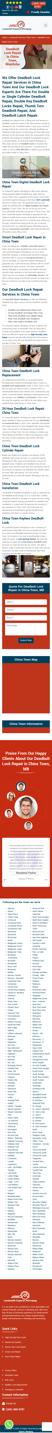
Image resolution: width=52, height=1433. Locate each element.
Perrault (35, 963)
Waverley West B (39, 1205)
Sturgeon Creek (38, 1135)
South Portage (38, 1074)
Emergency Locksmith (14, 1389)
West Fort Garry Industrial (38, 1218)
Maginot (11, 1193)
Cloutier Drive (13, 1007)
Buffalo (10, 972)
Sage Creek (37, 1048)
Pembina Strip (38, 960)
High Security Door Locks (15, 1337)
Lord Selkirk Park (14, 1187)
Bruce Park (12, 966)
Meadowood (13, 1222)
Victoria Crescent (39, 1193)
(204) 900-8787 (39, 5)
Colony (10, 1010)
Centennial (12, 984)
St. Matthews (37, 1118)
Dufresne (11, 1036)
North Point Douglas (40, 917)
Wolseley (36, 1263)
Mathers (11, 1211)
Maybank (11, 1214)
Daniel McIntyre (14, 1024)
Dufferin (11, 1030)
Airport (10, 911)
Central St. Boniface (16, 992)
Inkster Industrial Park (15, 1113)
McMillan (11, 1219)
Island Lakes (13, 1118)
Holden (10, 1103)
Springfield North (39, 1094)
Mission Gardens (15, 1240)
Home (4, 37)
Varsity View (37, 1187)
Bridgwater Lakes (15, 949)
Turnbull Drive (38, 1161)
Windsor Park (37, 1260)
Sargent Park (37, 1051)
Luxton (10, 1190)
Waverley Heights (39, 1202)
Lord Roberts (13, 1184)
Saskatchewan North (41, 1054)
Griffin (10, 1097)
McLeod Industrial (15, 1216)
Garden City (12, 1080)
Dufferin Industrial (15, 1033)
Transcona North (39, 1150)
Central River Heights (16, 990)
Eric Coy (11, 1062)
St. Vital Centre (38, 1123)
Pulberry (35, 981)
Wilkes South (37, 1254)
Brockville (11, 960)
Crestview (12, 1019)
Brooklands (12, 963)
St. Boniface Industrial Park (38, 1102)
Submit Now (26, 640)
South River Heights (40, 1077)
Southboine (37, 1083)
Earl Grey (11, 1045)
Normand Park (38, 908)
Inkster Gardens (14, 1109)
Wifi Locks (9, 1380)
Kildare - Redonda (15, 1138)
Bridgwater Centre (15, 943)
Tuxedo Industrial (39, 1167)
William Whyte (38, 1257)
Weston (35, 1240)
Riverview (36, 1019)
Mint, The (11, 1234)
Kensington (12, 1129)
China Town (12, 1001)
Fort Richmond (14, 1074)
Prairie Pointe (37, 978)
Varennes (36, 1184)
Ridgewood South (39, 998)
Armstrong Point (14, 923)
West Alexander (38, 1211)
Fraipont (11, 1077)
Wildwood (36, 1251)
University (36, 1176)
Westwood (36, 1246)
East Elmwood (13, 1048)
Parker (35, 955)
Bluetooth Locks (11, 1375)
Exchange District (15, 1065)
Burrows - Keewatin (16, 978)
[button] (21, 787)
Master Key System (13, 1342)
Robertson (36, 1022)
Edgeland (11, 1054)
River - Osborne (38, 1001)
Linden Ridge (13, 1176)
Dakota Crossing (14, 1022)
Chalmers (11, 995)
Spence (35, 1091)
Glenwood (12, 1088)
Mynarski (11, 1260)
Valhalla (35, 1179)
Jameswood (13, 1123)
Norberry (11, 1269)
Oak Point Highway (40, 937)
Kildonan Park (13, 1147)
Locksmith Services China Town (22, 37)
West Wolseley (38, 1234)
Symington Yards (39, 1138)
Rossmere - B (38, 1042)
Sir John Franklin (39, 1065)
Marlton (11, 1208)
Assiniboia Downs (15, 926)
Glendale (11, 1083)
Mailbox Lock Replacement (16, 1385)
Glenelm (11, 1086)
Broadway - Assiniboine (12, 956)
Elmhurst (11, 1059)
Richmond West (38, 992)
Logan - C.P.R (13, 1182)
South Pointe (37, 1071)
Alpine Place (13, 914)
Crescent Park (13, 1013)
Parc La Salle (37, 952)
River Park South (39, 1007)
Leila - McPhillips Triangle (15, 1169)
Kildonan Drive (13, 1144)
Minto (10, 1237)
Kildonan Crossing (15, 1141)
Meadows (12, 1225)
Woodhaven (37, 1266)
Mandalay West (14, 1196)
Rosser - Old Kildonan (37, 1035)
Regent (35, 987)
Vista (34, 1199)
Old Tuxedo (37, 940)
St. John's (36, 1115)
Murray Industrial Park (15, 1256)
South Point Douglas (40, 1068)
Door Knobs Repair (12, 1356)
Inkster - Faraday (14, 1106)
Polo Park (36, 969)
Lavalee (11, 1161)
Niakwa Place (13, 1266)
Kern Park (12, 1132)
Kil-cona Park (13, 1135)
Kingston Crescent (15, 1152)
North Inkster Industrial (37, 913)
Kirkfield (11, 1155)
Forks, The (12, 1071)
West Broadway (38, 1214)
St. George (36, 1106)
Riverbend (36, 1013)
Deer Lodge (12, 1027)
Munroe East (13, 1248)
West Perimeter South (38, 1230)
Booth (10, 940)
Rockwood (36, 1027)
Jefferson (11, 1126)
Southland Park (38, 1088)
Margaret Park (13, 1205)
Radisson (36, 984)
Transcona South (39, 1152)
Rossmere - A (38, 1039)
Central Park (13, 987)
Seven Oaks (37, 1056)
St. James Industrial (40, 1109)
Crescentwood (13, 1016)
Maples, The (13, 1202)
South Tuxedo (38, 1080)
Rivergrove (36, 1016)
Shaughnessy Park (40, 1059)
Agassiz (11, 908)
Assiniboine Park (14, 928)
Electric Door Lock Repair (15, 1347)
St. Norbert (36, 1120)
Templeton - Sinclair (40, 1144)
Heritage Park (13, 1100)
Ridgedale (36, 995)
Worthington (37, 1269)
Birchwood (12, 937)
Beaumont (12, 931)
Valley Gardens (38, 1182)
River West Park (38, 1010)
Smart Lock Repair (12, 1352)
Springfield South (39, 1097)
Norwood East (38, 931)
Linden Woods (13, 1179)
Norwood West (38, 934)
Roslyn (35, 1030)
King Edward (13, 1150)
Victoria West (37, 1196)
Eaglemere (12, 1042)
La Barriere (12, 1158)
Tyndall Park (37, 1170)
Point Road (36, 966)
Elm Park (11, 1056)
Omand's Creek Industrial (38, 945)
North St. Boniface (40, 923)
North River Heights (40, 920)
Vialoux (35, 1190)
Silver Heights (38, 1062)
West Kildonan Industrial (38, 1224)
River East (36, 1004)
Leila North (12, 1173)
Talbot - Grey (37, 1141)
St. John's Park (38, 1112)
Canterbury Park (14, 981)
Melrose (11, 1228)
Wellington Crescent (40, 1208)
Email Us (11, 1403)
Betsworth (12, 934)
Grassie (11, 1094)
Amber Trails (13, 917)
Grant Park (12, 1091)
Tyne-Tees (36, 1173)
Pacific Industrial (39, 949)
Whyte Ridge (37, 1248)
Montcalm (12, 1246)
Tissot (35, 1147)
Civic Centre (12, 1004)
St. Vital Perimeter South (39, 1128)
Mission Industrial (15, 1243)
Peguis (35, 958)
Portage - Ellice (38, 975)
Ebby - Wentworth (15, 1051)
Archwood (12, 920)
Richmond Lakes (39, 990)
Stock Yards (37, 1132)
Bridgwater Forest (15, 946)
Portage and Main (39, 972)
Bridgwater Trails (15, 952)
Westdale (36, 1237)
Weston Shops (38, 1243)
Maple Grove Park (15, 1199)
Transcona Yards (39, 1155)
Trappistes (36, 1158)
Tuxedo (35, 1164)
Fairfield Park (13, 1068)
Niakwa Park (13, 1263)
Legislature (12, 1164)
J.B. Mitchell (13, 1120)
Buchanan (12, 969)
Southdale (36, 1086)
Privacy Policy (10, 1370)
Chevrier (11, 998)
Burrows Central (14, 975)
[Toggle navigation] (46, 25)
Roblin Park (37, 1024)
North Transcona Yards (39, 927)
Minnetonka (12, 1231)
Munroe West (13, 1251)
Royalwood (36, 1045)
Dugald (10, 1039)
